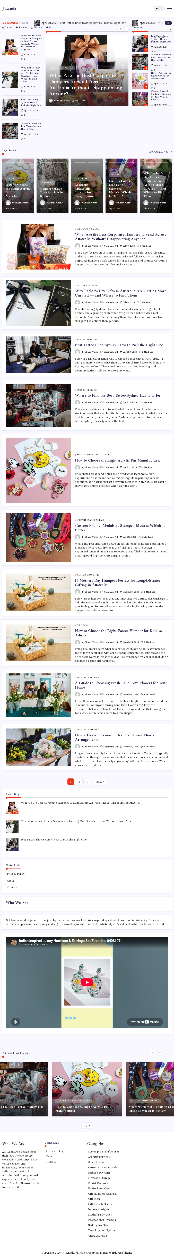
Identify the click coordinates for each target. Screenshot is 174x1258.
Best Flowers (96, 1162)
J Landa (9, 8)
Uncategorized (97, 1235)
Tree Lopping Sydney (101, 1230)
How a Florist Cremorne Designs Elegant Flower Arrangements (115, 737)
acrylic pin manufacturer (103, 1151)
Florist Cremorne (99, 1183)
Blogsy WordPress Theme (116, 1252)
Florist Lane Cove (99, 1188)
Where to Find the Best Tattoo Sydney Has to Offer (137, 22)
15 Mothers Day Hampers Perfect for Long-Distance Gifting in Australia (117, 582)
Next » (100, 781)
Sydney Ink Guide (99, 1225)
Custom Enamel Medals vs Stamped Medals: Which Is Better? (161, 95)
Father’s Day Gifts (99, 1172)
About (10, 880)
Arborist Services (99, 1156)
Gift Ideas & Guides (100, 1204)
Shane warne (63, 100)
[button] (159, 8)
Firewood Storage (99, 1177)
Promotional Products (102, 1219)
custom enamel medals (102, 1167)
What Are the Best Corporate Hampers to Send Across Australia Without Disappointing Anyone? (31, 42)
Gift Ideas (94, 1198)
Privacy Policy (15, 873)
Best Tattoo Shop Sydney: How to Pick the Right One (40, 22)
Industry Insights (98, 1209)
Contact (12, 887)
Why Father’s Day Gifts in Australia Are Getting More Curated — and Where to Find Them (30, 74)
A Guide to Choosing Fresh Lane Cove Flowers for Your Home (121, 685)
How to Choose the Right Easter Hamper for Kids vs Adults (118, 633)
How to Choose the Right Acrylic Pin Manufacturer (161, 75)
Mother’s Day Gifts (100, 1214)
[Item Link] (10, 47)
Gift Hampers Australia (102, 1193)
